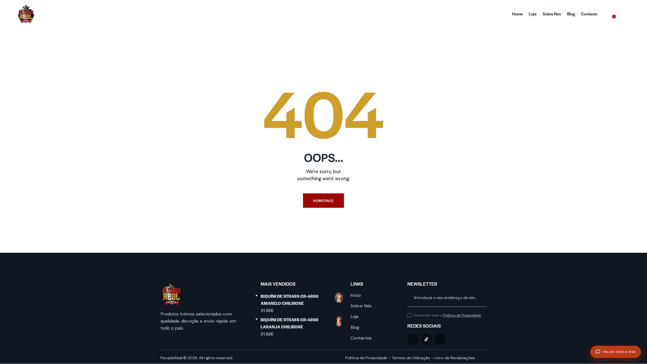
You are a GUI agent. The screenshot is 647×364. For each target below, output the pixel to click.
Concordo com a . (448, 315)
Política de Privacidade (462, 315)
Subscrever (482, 298)
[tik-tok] (426, 339)
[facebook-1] (413, 339)
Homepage (323, 200)
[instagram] (440, 339)
